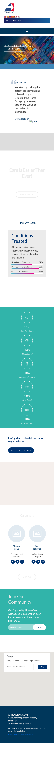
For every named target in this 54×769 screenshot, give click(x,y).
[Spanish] (8, 17)
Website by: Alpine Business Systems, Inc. (20, 734)
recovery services (21, 450)
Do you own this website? (16, 667)
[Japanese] (16, 17)
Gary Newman (37, 547)
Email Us (28, 724)
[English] (5, 17)
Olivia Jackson (22, 118)
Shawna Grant (16, 547)
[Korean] (19, 17)
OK (42, 667)
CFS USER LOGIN (15, 21)
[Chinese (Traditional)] (10, 17)
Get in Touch (14, 49)
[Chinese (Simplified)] (13, 17)
